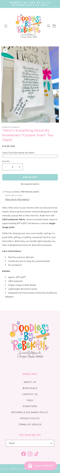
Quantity (5, 161)
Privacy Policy (30, 418)
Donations (30, 406)
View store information (17, 199)
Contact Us (30, 394)
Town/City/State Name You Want (18, 152)
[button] (6, 26)
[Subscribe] (51, 443)
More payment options (30, 184)
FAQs (30, 400)
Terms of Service (30, 424)
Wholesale (30, 388)
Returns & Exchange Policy (30, 412)
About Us (30, 382)
